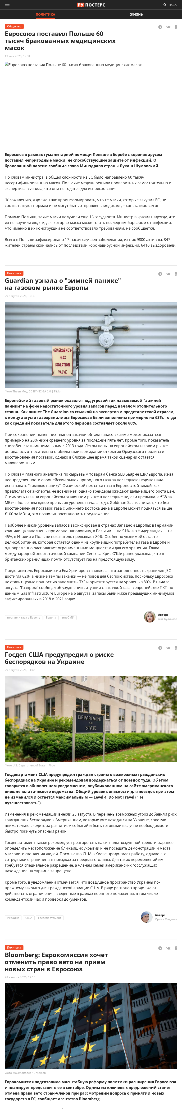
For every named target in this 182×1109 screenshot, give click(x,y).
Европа (51, 617)
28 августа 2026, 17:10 (20, 977)
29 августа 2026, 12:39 (20, 296)
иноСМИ (68, 617)
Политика (45, 14)
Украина (13, 918)
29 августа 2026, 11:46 (20, 670)
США (28, 918)
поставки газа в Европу (23, 617)
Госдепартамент (49, 918)
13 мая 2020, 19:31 (17, 56)
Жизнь (136, 14)
